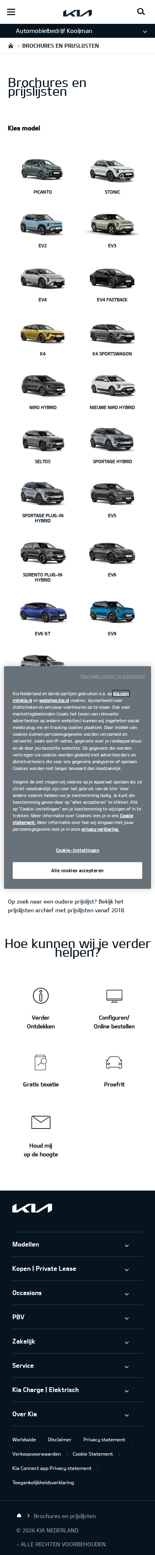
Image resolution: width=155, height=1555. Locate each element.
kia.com (121, 693)
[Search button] (141, 12)
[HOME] (11, 45)
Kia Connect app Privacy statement (51, 1468)
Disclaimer (60, 1439)
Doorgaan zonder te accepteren (113, 676)
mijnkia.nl (22, 700)
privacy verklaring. (100, 829)
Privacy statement (104, 1439)
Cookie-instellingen (77, 850)
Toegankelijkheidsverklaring (43, 1482)
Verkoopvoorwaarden (36, 1453)
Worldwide (24, 1439)
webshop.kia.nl (54, 700)
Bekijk (106, 901)
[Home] (19, 1515)
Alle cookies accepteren (77, 870)
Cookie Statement (93, 1453)
